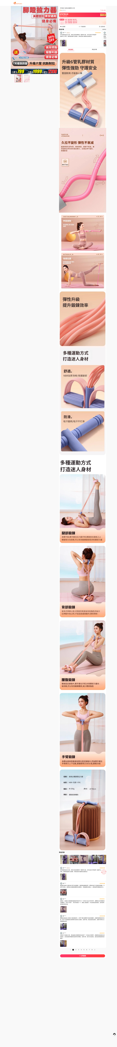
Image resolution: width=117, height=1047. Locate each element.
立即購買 (83, 956)
